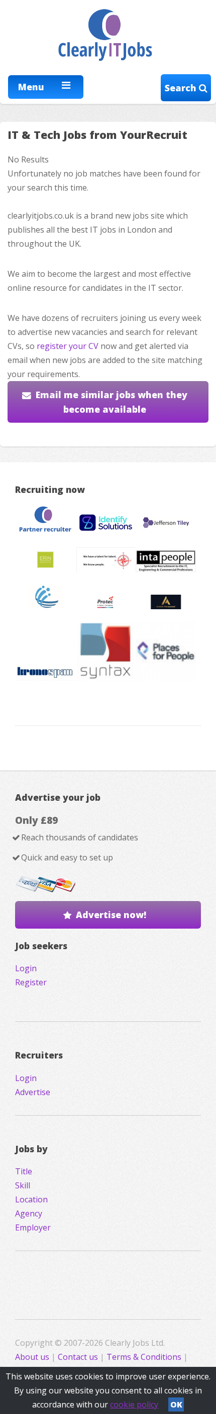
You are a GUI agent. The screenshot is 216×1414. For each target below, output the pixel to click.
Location (31, 1199)
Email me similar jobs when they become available (111, 402)
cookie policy (134, 1404)
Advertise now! (111, 915)
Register (31, 982)
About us (33, 1356)
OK (176, 1404)
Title (23, 1171)
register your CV (67, 345)
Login (26, 968)
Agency (28, 1213)
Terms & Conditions (143, 1356)
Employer (33, 1227)
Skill (22, 1185)
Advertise (32, 1092)
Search (182, 88)
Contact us (79, 1356)
